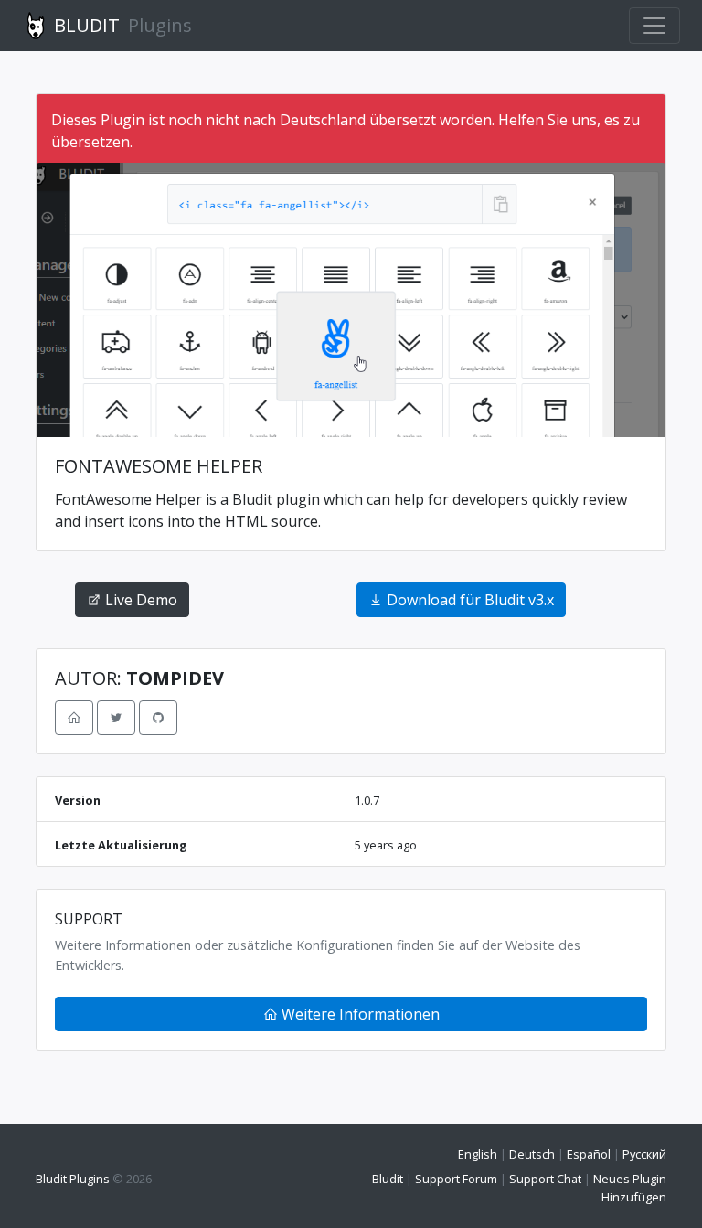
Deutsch (532, 1154)
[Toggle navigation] (654, 25)
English (477, 1154)
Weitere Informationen (359, 1014)
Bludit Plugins (73, 1178)
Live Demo (139, 600)
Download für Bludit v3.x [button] (468, 600)
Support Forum (456, 1178)
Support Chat (545, 1178)
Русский (644, 1154)
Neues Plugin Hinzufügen (629, 1187)
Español (589, 1154)
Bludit (387, 1178)
